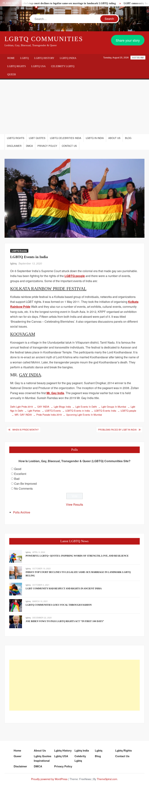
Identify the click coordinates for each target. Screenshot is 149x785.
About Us (114, 138)
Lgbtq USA (38, 66)
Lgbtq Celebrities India (65, 138)
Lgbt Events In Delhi (86, 406)
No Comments (23, 488)
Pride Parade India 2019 (49, 414)
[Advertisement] (74, 106)
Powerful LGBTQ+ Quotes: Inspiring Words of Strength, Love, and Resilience (77, 555)
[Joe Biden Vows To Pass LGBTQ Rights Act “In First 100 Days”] (15, 621)
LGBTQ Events (19, 250)
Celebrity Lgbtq (62, 66)
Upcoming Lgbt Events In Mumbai (84, 414)
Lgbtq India (68, 58)
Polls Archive (21, 512)
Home (11, 58)
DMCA (29, 146)
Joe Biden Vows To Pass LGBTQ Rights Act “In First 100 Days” (65, 621)
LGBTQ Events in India (77, 410)
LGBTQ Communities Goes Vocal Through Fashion (59, 604)
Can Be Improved (25, 483)
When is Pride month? (25, 429)
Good (17, 469)
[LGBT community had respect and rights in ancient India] (15, 589)
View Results (74, 504)
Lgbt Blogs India (62, 406)
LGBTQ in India (95, 138)
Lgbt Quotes (37, 138)
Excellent (20, 474)
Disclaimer (14, 146)
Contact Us (69, 146)
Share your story (128, 40)
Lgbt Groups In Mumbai (113, 406)
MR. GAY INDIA (23, 414)
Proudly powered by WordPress (49, 779)
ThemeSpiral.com (107, 779)
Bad (16, 479)
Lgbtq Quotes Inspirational (42, 758)
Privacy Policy (47, 146)
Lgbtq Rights (16, 66)
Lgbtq (24, 58)
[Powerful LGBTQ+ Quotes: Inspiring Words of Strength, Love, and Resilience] (15, 556)
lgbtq (13, 263)
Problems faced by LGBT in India (117, 429)
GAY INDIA (30, 374)
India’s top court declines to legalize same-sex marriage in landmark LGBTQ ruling (60, 3)
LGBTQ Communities (44, 39)
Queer (11, 74)
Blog (128, 138)
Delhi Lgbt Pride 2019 (21, 406)
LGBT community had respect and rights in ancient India (64, 588)
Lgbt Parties (34, 410)
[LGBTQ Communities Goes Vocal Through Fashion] (15, 605)
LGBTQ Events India (105, 410)
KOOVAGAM (22, 334)
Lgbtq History (44, 58)
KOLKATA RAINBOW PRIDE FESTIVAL (48, 288)
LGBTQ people (128, 410)
